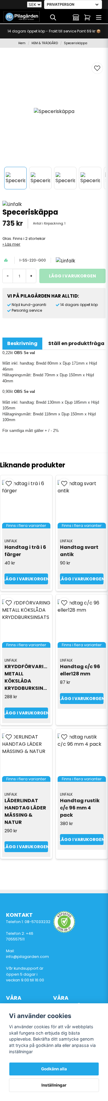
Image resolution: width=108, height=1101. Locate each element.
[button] (97, 68)
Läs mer (12, 244)
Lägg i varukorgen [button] (26, 579)
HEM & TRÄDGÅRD (45, 43)
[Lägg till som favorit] (64, 17)
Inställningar (54, 1085)
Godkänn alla (54, 1068)
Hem (22, 43)
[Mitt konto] (76, 17)
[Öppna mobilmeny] (98, 17)
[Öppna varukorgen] (87, 17)
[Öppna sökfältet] (53, 17)
